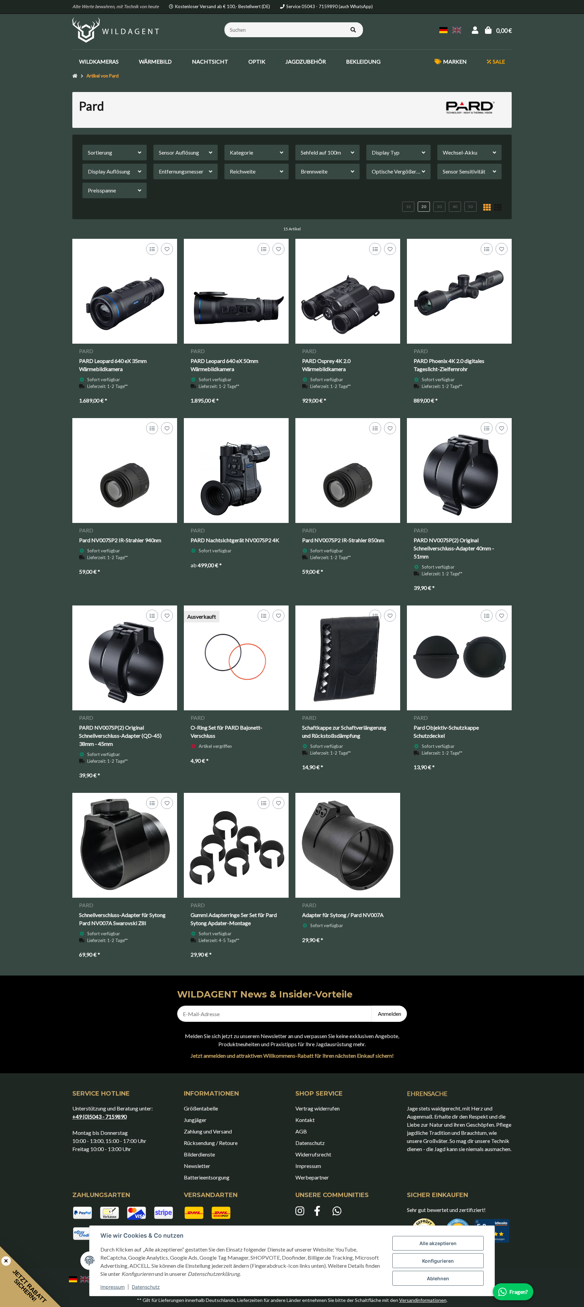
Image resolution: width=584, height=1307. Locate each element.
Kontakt (305, 1120)
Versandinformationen (422, 1300)
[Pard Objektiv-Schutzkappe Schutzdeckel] (459, 657)
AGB (301, 1131)
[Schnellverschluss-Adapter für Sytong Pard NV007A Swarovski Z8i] (124, 845)
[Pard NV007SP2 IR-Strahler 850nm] (347, 470)
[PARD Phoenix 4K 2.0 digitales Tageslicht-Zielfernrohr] (459, 291)
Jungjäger (195, 1120)
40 (455, 206)
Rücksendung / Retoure (211, 1143)
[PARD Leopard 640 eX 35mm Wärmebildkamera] (124, 291)
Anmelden (389, 1013)
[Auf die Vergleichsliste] (152, 249)
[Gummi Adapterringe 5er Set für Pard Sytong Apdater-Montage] (236, 845)
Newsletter (197, 1166)
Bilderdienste (199, 1154)
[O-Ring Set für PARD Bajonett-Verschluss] (236, 657)
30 (439, 206)
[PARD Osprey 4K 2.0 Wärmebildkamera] (347, 291)
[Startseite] (74, 76)
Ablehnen (438, 1278)
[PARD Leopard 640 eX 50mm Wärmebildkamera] (236, 291)
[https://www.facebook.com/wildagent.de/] (320, 1211)
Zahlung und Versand (208, 1131)
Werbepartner (312, 1177)
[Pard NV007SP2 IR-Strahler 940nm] (124, 470)
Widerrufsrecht (313, 1154)
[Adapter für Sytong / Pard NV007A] (347, 845)
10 (408, 206)
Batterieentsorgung (206, 1177)
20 (423, 206)
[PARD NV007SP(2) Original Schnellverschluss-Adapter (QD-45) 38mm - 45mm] (124, 657)
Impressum (112, 1287)
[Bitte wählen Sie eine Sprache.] (444, 29)
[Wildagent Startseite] (116, 29)
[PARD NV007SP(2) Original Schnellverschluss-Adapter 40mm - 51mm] (459, 470)
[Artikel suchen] (353, 30)
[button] (475, 30)
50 (470, 206)
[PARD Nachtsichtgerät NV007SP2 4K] (236, 470)
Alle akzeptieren (438, 1243)
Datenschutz (146, 1287)
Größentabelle (201, 1108)
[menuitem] (99, 61)
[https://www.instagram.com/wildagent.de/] (301, 1211)
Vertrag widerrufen (317, 1108)
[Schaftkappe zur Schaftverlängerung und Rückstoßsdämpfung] (347, 657)
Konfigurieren (438, 1261)
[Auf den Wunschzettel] (167, 249)
